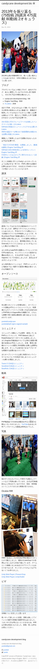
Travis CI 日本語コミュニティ (13, 363)
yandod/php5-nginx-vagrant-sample (15, 324)
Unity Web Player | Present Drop (13, 574)
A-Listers (8, 104)
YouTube (25, 424)
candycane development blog (17, 3)
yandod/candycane (9, 321)
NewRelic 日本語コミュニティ (13, 368)
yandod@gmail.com (8, 646)
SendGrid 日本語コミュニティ (13, 366)
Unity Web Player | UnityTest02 (13, 577)
